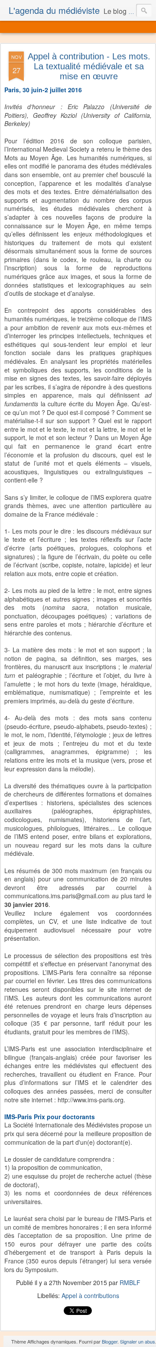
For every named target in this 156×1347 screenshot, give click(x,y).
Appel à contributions (90, 1295)
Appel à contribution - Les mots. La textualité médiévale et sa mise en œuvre (89, 66)
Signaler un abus (137, 1341)
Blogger (109, 1341)
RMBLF (130, 1282)
